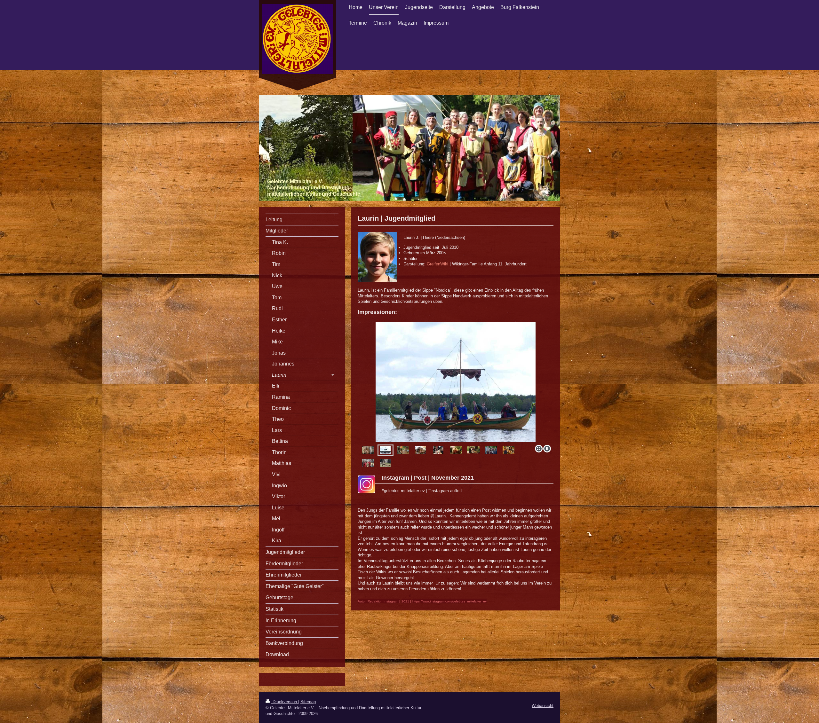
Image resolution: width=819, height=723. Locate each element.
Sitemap (308, 701)
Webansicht (542, 705)
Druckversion (284, 701)
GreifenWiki (437, 264)
